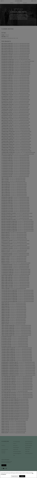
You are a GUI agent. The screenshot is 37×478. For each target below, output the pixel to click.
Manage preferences (15, 476)
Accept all (22, 476)
